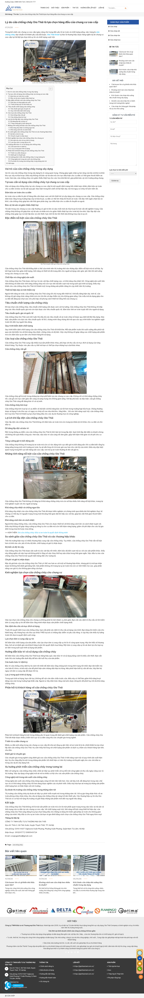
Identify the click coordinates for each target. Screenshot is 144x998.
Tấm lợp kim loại (114, 966)
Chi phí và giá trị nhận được (19, 136)
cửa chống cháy (18, 845)
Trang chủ (44, 8)
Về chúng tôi (44, 981)
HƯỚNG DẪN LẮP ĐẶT (88, 8)
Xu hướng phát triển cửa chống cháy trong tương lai (26, 157)
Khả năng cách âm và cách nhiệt (21, 130)
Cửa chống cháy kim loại (18, 117)
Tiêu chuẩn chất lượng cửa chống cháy (21, 107)
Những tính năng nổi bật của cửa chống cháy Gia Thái (26, 125)
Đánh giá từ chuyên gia (18, 155)
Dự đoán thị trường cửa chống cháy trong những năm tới (29, 161)
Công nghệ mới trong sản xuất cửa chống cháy (25, 159)
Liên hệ (101, 8)
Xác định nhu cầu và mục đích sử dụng (22, 140)
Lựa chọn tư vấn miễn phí (118, 170)
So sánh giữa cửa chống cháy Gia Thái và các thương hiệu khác (30, 132)
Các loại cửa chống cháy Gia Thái (19, 113)
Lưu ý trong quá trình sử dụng (20, 148)
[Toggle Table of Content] (49, 89)
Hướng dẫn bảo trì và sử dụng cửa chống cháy (24, 144)
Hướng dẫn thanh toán (48, 978)
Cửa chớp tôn (115, 35)
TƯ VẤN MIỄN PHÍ (115, 118)
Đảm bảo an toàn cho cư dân (19, 96)
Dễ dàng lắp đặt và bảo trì (18, 121)
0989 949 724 (19, 2)
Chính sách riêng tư (47, 966)
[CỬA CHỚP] (15, 8)
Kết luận (11, 163)
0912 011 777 (31, 2)
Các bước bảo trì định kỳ (18, 146)
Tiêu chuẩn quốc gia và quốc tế (20, 109)
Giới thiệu (55, 8)
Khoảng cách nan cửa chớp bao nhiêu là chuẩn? (54, 883)
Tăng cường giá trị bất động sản (21, 123)
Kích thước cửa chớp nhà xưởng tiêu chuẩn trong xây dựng (87, 883)
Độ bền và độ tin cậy (16, 134)
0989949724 (18, 985)
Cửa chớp (113, 27)
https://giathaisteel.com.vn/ (84, 966)
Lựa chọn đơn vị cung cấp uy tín (21, 142)
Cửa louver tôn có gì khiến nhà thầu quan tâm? (19, 883)
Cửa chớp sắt (115, 31)
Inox (109, 970)
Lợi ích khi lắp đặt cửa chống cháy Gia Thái (23, 119)
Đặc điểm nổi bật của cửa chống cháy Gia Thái (24, 100)
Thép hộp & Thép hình (116, 974)
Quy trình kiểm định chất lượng (20, 111)
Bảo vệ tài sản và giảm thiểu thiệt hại (22, 98)
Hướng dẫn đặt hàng (47, 974)
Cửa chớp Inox (115, 40)
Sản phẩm (65, 8)
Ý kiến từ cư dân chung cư (18, 153)
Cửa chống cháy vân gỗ (17, 115)
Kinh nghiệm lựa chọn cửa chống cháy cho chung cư (26, 138)
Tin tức (75, 8)
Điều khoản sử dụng (47, 970)
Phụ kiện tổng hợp (114, 978)
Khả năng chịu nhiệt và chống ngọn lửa (22, 128)
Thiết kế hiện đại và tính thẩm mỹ (21, 104)
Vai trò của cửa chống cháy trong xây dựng (22, 92)
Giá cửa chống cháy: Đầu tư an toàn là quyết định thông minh (43, 532)
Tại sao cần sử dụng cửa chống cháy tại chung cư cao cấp (28, 94)
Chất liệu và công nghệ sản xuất (20, 102)
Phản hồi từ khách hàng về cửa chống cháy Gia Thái (26, 151)
